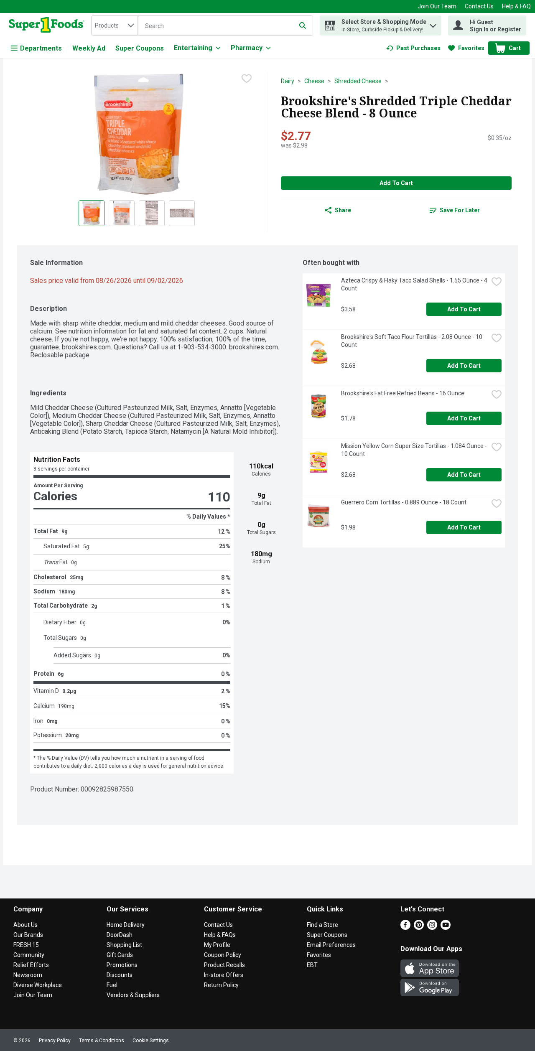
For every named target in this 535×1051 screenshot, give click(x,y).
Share (343, 210)
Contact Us (479, 6)
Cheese (314, 81)
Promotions (122, 965)
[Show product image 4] (182, 213)
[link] (413, 48)
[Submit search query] (302, 25)
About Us (25, 924)
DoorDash (119, 934)
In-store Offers (223, 975)
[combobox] (114, 25)
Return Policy (221, 985)
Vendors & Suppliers (133, 995)
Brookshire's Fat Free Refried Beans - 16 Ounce (402, 393)
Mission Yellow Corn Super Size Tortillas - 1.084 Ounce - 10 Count (414, 450)
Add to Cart (396, 183)
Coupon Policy (222, 955)
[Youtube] (446, 927)
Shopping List (124, 945)
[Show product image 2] (122, 213)
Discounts (119, 975)
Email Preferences (331, 945)
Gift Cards (120, 955)
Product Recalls (224, 965)
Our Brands (28, 934)
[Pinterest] (419, 927)
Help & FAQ (516, 6)
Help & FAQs (220, 934)
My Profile (217, 945)
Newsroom (27, 975)
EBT (312, 965)
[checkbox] (247, 79)
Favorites (319, 955)
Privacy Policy (55, 1040)
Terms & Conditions (101, 1040)
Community (28, 955)
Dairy (287, 81)
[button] (433, 24)
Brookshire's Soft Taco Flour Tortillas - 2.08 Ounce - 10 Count (412, 340)
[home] (48, 25)
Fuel (112, 985)
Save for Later (460, 210)
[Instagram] (432, 927)
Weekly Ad (88, 48)
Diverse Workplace (37, 985)
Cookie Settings (150, 1040)
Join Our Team (437, 6)
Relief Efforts (31, 965)
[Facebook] (405, 927)
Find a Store (322, 924)
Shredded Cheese (358, 81)
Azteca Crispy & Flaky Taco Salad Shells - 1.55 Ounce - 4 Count (414, 284)
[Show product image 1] (91, 213)
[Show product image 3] (152, 213)
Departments (41, 48)
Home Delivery (126, 924)
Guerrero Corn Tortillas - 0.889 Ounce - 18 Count (403, 502)
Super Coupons (139, 48)
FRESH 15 (26, 945)
